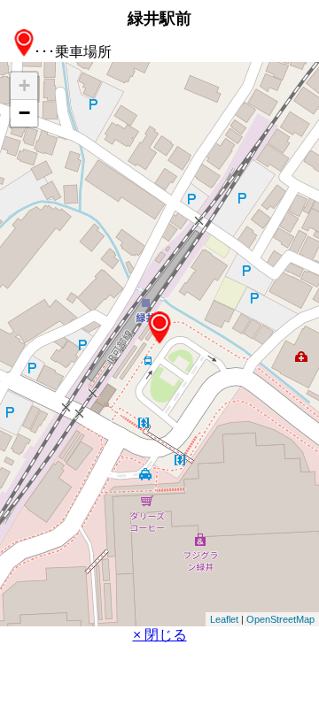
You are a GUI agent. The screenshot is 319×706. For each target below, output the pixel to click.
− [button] (24, 113)
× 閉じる (160, 634)
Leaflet (224, 619)
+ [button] (24, 85)
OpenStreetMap (280, 619)
